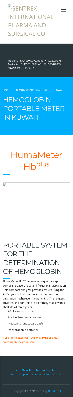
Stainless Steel (40, 374)
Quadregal (54, 391)
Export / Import (19, 374)
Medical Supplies (46, 370)
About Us (27, 370)
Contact (57, 374)
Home (6, 90)
